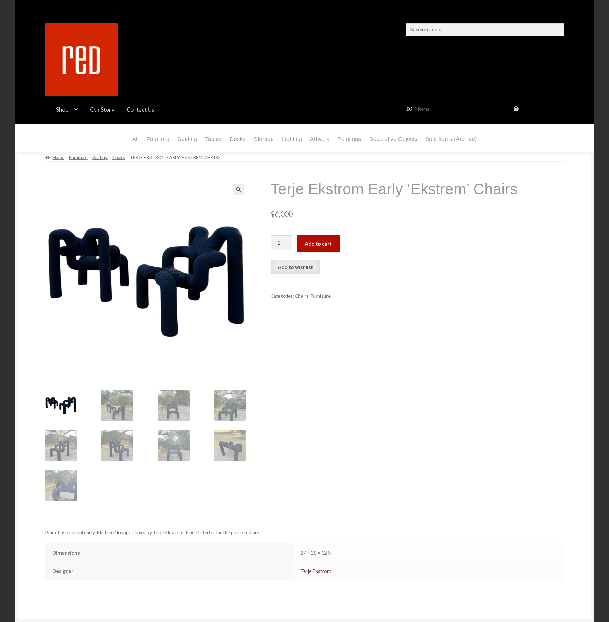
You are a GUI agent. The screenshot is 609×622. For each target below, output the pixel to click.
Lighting (292, 139)
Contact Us (140, 109)
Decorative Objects (393, 139)
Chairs (118, 157)
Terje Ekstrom (315, 571)
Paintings (349, 139)
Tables (213, 139)
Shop (62, 109)
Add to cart (318, 243)
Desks (238, 139)
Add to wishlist (295, 267)
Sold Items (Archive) (451, 139)
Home (58, 157)
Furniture (158, 139)
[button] (238, 189)
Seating (187, 139)
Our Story (102, 109)
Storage (264, 139)
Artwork (319, 139)
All (135, 139)
